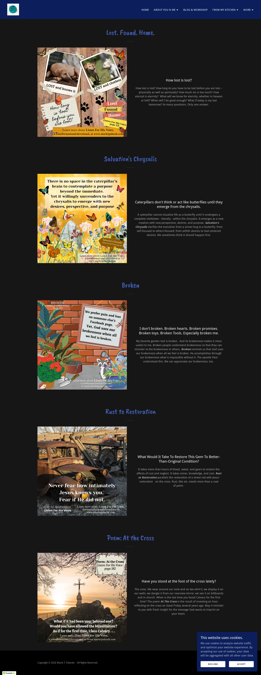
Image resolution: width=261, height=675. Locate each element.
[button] (166, 10)
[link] (13, 9)
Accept (241, 664)
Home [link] (145, 9)
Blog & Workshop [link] (195, 9)
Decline (213, 664)
